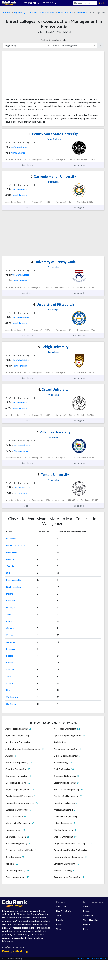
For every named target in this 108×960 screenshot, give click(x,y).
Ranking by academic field (53, 40)
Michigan (10, 607)
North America (65, 12)
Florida (9, 655)
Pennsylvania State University (53, 134)
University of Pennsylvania (53, 262)
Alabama (10, 642)
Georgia (10, 628)
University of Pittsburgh (53, 304)
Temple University (53, 474)
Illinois (9, 621)
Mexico (87, 910)
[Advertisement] (26, 75)
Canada (86, 906)
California (11, 704)
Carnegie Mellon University (53, 176)
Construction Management (42, 12)
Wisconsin (11, 635)
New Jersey (11, 552)
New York (11, 559)
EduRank (67, 32)
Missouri (10, 648)
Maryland (11, 538)
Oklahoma (11, 669)
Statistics (26, 165)
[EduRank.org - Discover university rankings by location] (9, 2)
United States (82, 12)
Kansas (9, 662)
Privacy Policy (99, 958)
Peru (85, 928)
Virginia (10, 566)
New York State (63, 910)
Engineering (19, 12)
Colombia (88, 915)
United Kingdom (91, 919)
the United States (19, 146)
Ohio (8, 573)
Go (100, 45)
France (86, 924)
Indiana (9, 593)
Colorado (10, 683)
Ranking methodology (15, 951)
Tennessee (11, 614)
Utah (8, 690)
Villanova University (53, 432)
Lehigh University (53, 347)
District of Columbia (16, 545)
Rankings (77, 165)
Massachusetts (13, 580)
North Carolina (13, 586)
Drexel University (53, 389)
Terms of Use (83, 958)
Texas (9, 676)
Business (7, 12)
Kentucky (10, 600)
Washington (12, 697)
